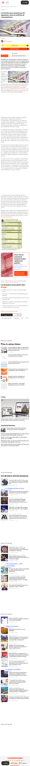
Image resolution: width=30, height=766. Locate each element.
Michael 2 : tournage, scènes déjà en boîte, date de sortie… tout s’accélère (14, 438)
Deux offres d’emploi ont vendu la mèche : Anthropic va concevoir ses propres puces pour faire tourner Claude (18, 517)
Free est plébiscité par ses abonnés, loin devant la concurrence (18, 362)
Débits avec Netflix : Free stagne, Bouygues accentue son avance (16, 384)
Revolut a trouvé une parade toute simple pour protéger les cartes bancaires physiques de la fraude (18, 674)
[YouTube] (6, 761)
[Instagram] (13, 761)
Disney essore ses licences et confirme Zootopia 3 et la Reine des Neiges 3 (16, 428)
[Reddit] (17, 761)
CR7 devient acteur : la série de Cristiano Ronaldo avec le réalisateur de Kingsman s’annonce (15, 441)
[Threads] (24, 761)
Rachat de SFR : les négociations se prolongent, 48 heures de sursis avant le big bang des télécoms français (19, 655)
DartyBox (16, 318)
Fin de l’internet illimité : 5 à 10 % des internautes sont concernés (17, 355)
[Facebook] (15, 761)
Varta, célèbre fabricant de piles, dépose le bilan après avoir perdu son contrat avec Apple (15, 445)
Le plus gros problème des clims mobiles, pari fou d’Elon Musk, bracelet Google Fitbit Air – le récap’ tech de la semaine (18, 578)
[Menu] (7, 3)
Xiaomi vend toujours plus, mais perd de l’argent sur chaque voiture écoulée (19, 697)
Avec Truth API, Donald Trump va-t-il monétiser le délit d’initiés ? (18, 586)
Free (27, 318)
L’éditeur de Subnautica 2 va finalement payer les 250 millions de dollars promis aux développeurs (18, 690)
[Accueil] (3, 3)
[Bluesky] (21, 761)
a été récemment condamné (12, 85)
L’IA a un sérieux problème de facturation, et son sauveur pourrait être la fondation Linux (18, 663)
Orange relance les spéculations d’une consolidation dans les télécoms (18, 369)
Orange (4, 287)
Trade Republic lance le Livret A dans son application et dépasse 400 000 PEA (18, 482)
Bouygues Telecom (7, 318)
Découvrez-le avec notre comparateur (20, 273)
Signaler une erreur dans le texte (9, 311)
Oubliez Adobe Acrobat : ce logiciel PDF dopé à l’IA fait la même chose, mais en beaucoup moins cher (18, 349)
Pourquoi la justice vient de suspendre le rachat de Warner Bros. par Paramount (19, 570)
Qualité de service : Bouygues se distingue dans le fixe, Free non (16, 377)
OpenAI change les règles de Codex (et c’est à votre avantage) (19, 619)
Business (3, 9)
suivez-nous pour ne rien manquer (9, 282)
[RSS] (19, 761)
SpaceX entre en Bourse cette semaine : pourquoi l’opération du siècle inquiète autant (18, 647)
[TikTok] (8, 761)
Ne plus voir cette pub (6, 341)
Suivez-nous (4, 55)
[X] (10, 761)
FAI (22, 318)
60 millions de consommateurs (18, 90)
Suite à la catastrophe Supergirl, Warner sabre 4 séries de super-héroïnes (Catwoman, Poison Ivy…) (15, 434)
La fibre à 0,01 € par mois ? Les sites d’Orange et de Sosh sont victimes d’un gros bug (15, 306)
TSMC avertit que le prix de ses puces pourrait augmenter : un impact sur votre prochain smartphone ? (18, 638)
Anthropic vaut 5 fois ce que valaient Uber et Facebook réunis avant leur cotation (17, 682)
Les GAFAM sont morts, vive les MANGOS (17, 630)
